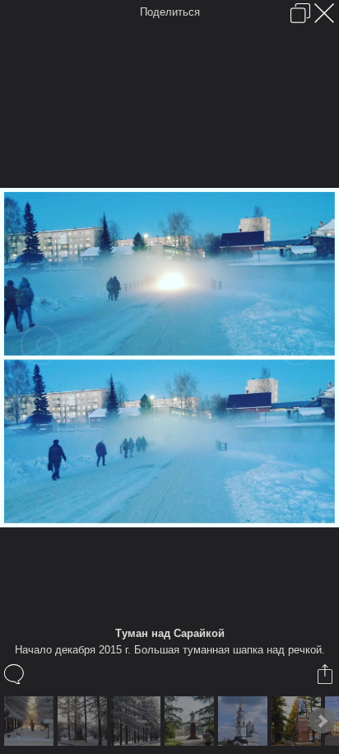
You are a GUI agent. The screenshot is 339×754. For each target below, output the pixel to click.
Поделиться (170, 12)
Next (322, 721)
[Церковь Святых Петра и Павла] (245, 721)
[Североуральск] (298, 721)
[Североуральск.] (191, 721)
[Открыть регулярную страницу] (300, 13)
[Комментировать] (15, 674)
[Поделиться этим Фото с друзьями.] (326, 674)
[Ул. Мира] (31, 721)
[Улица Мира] (84, 721)
